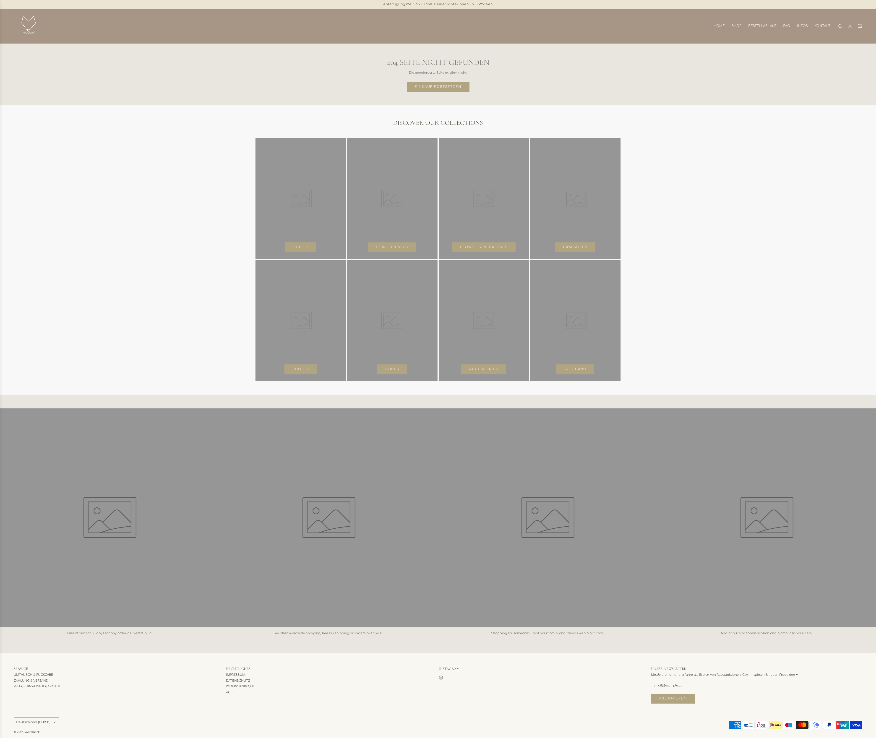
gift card (575, 369)
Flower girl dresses (484, 247)
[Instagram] (441, 678)
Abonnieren (673, 698)
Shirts (300, 247)
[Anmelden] (850, 26)
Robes (392, 369)
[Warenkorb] (860, 26)
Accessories (483, 369)
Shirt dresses (392, 247)
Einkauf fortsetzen (438, 86)
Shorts (300, 369)
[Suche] (840, 26)
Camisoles (575, 247)
